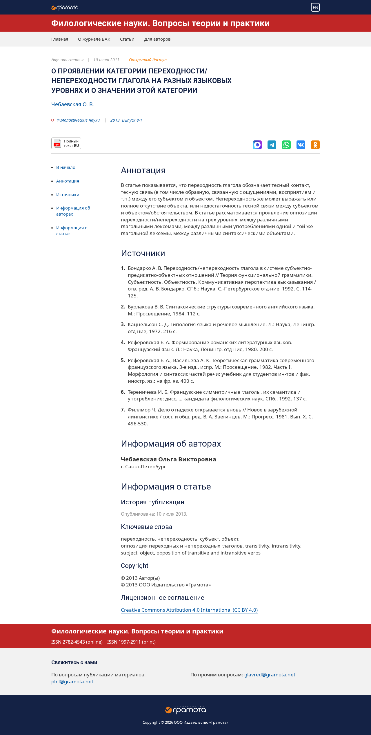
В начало (65, 167)
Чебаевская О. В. (72, 104)
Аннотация (67, 181)
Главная (59, 39)
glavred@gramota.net (269, 674)
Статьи (127, 39)
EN (315, 7)
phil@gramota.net (72, 681)
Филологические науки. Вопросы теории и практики (160, 23)
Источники (67, 194)
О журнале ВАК (94, 39)
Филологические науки (78, 120)
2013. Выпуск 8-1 (126, 120)
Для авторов (157, 39)
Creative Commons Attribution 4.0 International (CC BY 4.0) (189, 609)
